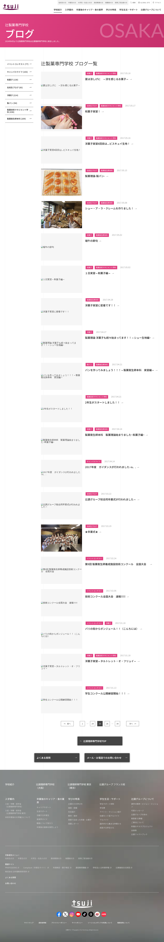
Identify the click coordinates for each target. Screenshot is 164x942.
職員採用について (123, 923)
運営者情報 (42, 923)
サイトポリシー (77, 923)
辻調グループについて (142, 799)
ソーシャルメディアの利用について (100, 923)
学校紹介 (9, 784)
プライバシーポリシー (59, 923)
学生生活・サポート (110, 799)
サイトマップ (28, 923)
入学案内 (9, 799)
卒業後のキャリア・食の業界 (50, 800)
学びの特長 (74, 799)
